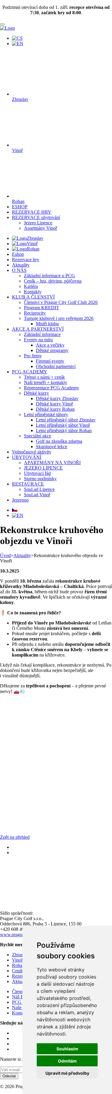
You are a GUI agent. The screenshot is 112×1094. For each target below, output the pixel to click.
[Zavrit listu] (2, 24)
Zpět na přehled (15, 837)
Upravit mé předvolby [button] (67, 1073)
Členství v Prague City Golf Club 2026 (61, 302)
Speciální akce (37, 435)
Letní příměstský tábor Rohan (64, 430)
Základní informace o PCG (49, 275)
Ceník (17, 970)
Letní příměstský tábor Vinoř (63, 425)
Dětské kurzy (36, 393)
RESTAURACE (28, 483)
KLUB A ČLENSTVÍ (33, 296)
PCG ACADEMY (29, 371)
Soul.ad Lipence (39, 489)
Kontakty (33, 291)
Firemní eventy (50, 361)
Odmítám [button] (67, 1060)
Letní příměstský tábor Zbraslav (66, 419)
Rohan (33, 248)
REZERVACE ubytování (36, 217)
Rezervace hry (25, 259)
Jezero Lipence (38, 222)
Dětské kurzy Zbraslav (57, 398)
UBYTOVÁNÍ (26, 457)
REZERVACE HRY (31, 212)
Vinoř (32, 243)
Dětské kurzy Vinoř (54, 403)
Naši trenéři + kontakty (45, 382)
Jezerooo (20, 499)
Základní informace (42, 334)
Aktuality (21, 264)
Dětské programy (52, 350)
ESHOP (19, 206)
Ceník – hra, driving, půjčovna (53, 280)
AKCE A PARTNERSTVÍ (38, 329)
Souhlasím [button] (67, 1048)
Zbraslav (35, 238)
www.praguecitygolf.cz (22, 934)
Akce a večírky (50, 345)
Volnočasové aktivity (31, 451)
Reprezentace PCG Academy (51, 387)
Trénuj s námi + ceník (44, 377)
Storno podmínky (40, 478)
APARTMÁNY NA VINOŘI (52, 462)
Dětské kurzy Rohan (55, 409)
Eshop (18, 254)
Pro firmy (33, 355)
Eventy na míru (38, 339)
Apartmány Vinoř (40, 228)
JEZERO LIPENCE (43, 467)
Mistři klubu (47, 323)
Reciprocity (35, 312)
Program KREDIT (41, 307)
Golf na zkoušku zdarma (59, 441)
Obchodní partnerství (56, 366)
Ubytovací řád (37, 473)
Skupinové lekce (51, 446)
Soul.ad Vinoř (37, 494)
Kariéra (31, 286)
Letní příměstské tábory (46, 414)
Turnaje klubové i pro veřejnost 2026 (58, 318)
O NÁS (19, 270)
